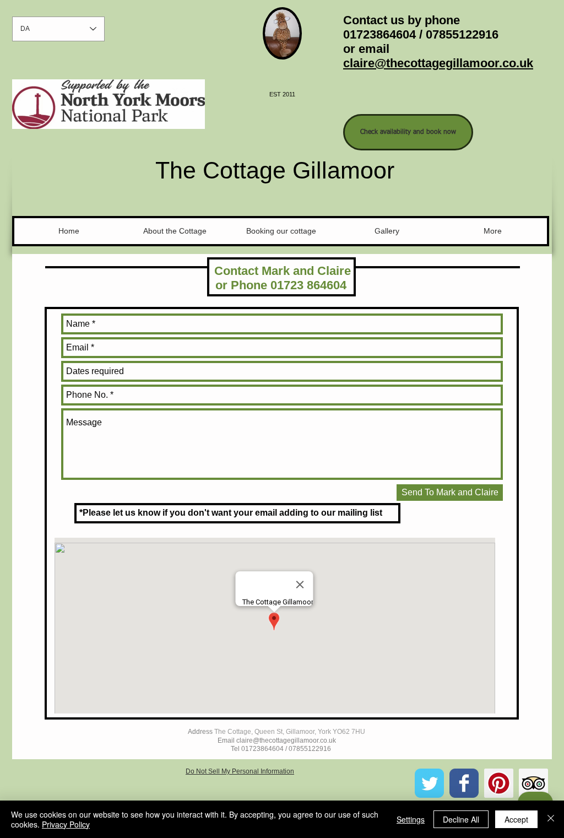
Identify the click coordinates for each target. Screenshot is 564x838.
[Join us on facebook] (464, 783)
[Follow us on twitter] (429, 783)
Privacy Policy (66, 824)
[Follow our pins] (498, 783)
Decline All (461, 819)
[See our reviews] (533, 783)
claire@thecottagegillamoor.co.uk (438, 63)
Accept (516, 819)
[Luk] (550, 819)
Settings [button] (411, 819)
